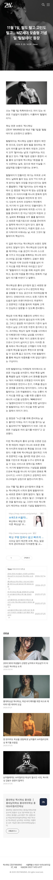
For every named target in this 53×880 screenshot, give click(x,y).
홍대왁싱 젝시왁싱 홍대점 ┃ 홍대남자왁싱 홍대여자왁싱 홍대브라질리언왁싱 (21, 803)
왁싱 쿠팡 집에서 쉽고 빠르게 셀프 (26, 537)
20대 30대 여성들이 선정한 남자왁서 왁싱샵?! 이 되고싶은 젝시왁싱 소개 (21, 575)
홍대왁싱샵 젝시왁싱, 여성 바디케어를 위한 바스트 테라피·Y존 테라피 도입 (20, 583)
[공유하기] (14, 558)
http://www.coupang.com (20, 533)
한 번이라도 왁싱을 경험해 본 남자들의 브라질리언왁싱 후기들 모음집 (20, 593)
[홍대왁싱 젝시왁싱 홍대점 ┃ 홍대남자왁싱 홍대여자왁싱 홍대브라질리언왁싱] (22, 5)
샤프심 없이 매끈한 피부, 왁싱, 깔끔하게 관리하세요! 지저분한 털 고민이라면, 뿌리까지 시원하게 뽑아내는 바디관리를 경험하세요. (26, 542)
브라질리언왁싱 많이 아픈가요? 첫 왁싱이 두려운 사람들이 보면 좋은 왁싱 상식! (20, 612)
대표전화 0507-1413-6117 (31, 867)
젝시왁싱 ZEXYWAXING (12, 865)
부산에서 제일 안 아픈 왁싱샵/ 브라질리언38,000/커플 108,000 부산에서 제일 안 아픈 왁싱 (18, 523)
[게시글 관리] (17, 558)
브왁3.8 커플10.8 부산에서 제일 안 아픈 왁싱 (18, 517)
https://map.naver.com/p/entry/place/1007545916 (23, 513)
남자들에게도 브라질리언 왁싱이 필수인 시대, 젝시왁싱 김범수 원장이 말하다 (20, 602)
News (10, 569)
